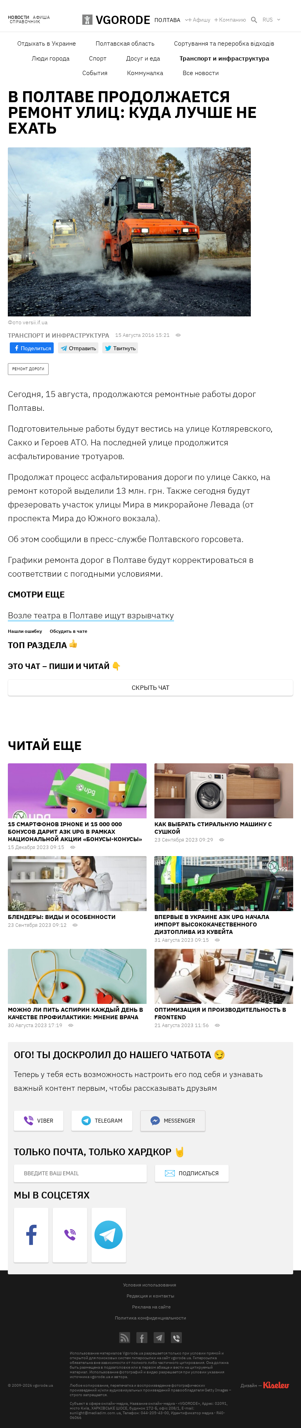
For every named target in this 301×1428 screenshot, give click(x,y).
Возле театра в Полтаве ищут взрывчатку (91, 615)
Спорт (98, 58)
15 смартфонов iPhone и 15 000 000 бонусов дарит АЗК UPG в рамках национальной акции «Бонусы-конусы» (75, 831)
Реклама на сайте (151, 1307)
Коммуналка (145, 73)
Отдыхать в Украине (46, 43)
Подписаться (199, 1173)
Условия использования (149, 1285)
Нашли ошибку (25, 631)
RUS (268, 19)
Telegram (108, 1120)
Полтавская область (125, 43)
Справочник (25, 22)
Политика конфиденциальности (150, 1318)
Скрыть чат (150, 687)
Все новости (201, 73)
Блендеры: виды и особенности (62, 917)
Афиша (41, 17)
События (94, 73)
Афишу (201, 19)
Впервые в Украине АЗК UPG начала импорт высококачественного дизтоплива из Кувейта (211, 924)
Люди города (50, 58)
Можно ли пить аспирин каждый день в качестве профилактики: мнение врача (75, 1013)
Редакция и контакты (150, 1296)
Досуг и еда (143, 58)
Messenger (179, 1120)
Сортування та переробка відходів (224, 43)
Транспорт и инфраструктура (224, 58)
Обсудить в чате (68, 631)
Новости (18, 17)
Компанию (232, 19)
